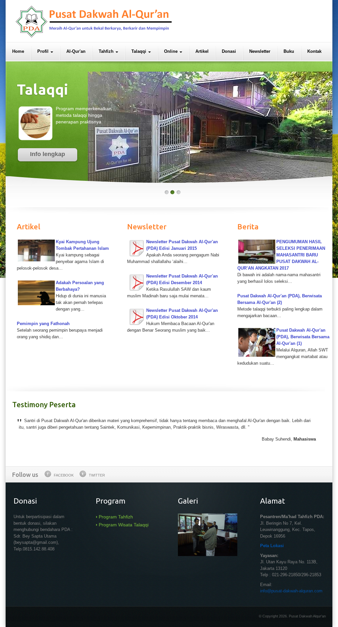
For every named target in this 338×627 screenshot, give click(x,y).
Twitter (97, 475)
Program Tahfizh (116, 516)
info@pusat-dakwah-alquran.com (291, 590)
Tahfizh (107, 51)
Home (18, 51)
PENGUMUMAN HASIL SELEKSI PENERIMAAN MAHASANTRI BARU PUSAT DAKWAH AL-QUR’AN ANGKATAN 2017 (281, 255)
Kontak (314, 51)
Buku (289, 51)
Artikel (202, 51)
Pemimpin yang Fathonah (43, 323)
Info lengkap (47, 154)
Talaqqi (139, 51)
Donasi (229, 51)
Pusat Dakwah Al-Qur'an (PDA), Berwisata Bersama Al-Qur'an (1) (302, 337)
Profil (43, 51)
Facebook (64, 475)
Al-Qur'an (75, 51)
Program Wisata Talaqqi (124, 524)
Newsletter (259, 51)
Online (171, 51)
